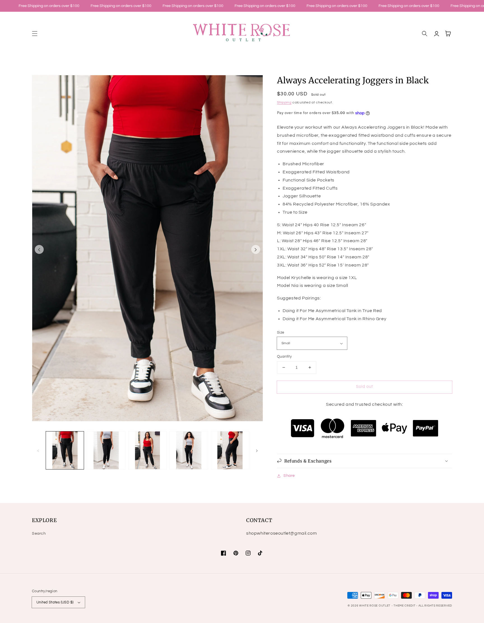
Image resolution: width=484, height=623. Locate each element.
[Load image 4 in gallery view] (188, 450)
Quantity (284, 356)
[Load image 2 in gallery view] (106, 450)
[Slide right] (255, 249)
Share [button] (289, 476)
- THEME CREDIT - (405, 605)
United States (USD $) (54, 602)
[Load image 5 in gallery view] (230, 450)
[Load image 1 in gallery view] (65, 450)
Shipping (284, 102)
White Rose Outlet (374, 605)
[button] (35, 33)
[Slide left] (39, 249)
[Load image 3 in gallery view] (147, 450)
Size (280, 332)
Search (39, 533)
